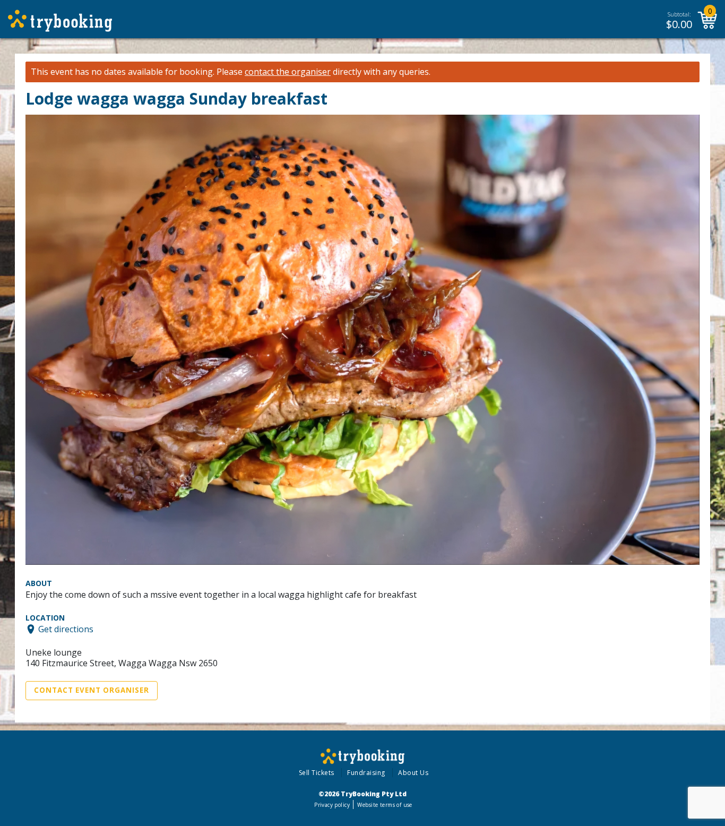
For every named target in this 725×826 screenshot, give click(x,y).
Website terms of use (384, 804)
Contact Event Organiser (91, 690)
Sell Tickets (316, 772)
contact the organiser (288, 72)
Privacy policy (332, 804)
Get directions (65, 629)
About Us (413, 772)
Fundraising (366, 772)
